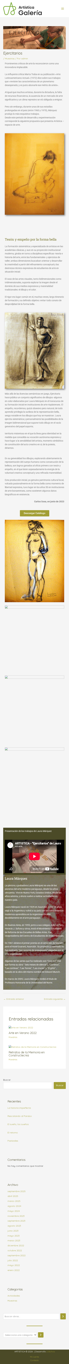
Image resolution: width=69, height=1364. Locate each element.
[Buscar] (63, 1316)
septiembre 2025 (17, 1191)
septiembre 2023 (16, 1220)
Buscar (7, 1079)
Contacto (34, 1360)
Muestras (10, 58)
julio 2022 (13, 1260)
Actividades (14, 1295)
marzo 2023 (14, 1240)
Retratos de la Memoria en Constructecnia (27, 1053)
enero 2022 (14, 1270)
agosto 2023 (14, 1225)
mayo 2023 (14, 1235)
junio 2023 (13, 1230)
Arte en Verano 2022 (23, 1033)
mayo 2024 (14, 1211)
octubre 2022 (15, 1250)
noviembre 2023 (16, 1216)
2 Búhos (51, 1351)
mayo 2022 (14, 1265)
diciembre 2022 (16, 1245)
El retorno (13, 1132)
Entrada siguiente (54, 999)
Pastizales (13, 1140)
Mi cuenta (34, 1357)
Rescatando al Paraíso (20, 1116)
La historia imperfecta (19, 1107)
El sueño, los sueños (18, 1124)
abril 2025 (13, 1196)
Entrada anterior (14, 999)
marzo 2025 (14, 1201)
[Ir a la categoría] (40, 1335)
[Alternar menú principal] (63, 8)
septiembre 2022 (17, 1255)
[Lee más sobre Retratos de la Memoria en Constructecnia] (32, 1046)
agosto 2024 (14, 1206)
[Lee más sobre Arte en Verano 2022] (21, 1027)
